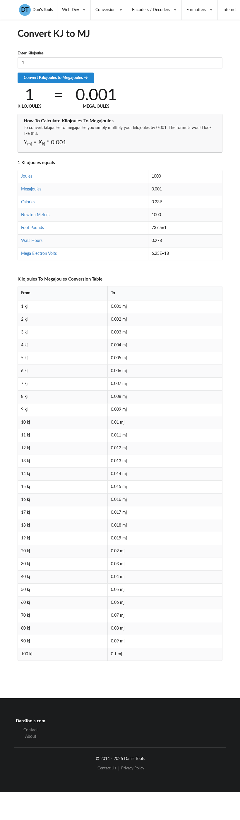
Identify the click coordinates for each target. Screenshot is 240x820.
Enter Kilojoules (31, 53)
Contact (30, 730)
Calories (28, 202)
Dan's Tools (37, 10)
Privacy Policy (132, 768)
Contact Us (106, 768)
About (30, 737)
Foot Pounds (32, 228)
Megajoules (31, 189)
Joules (26, 176)
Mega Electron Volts (39, 254)
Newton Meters (35, 215)
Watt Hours (31, 241)
